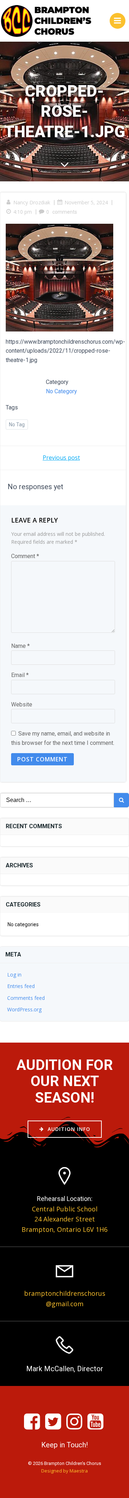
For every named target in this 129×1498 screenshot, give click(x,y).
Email (20, 675)
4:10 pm (22, 211)
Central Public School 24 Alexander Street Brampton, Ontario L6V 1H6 (65, 1219)
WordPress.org (24, 1009)
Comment (25, 556)
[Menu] (117, 21)
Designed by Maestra (64, 1470)
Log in (14, 974)
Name (20, 646)
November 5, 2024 (86, 202)
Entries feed (21, 986)
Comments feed (26, 997)
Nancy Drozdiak (31, 202)
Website (21, 704)
